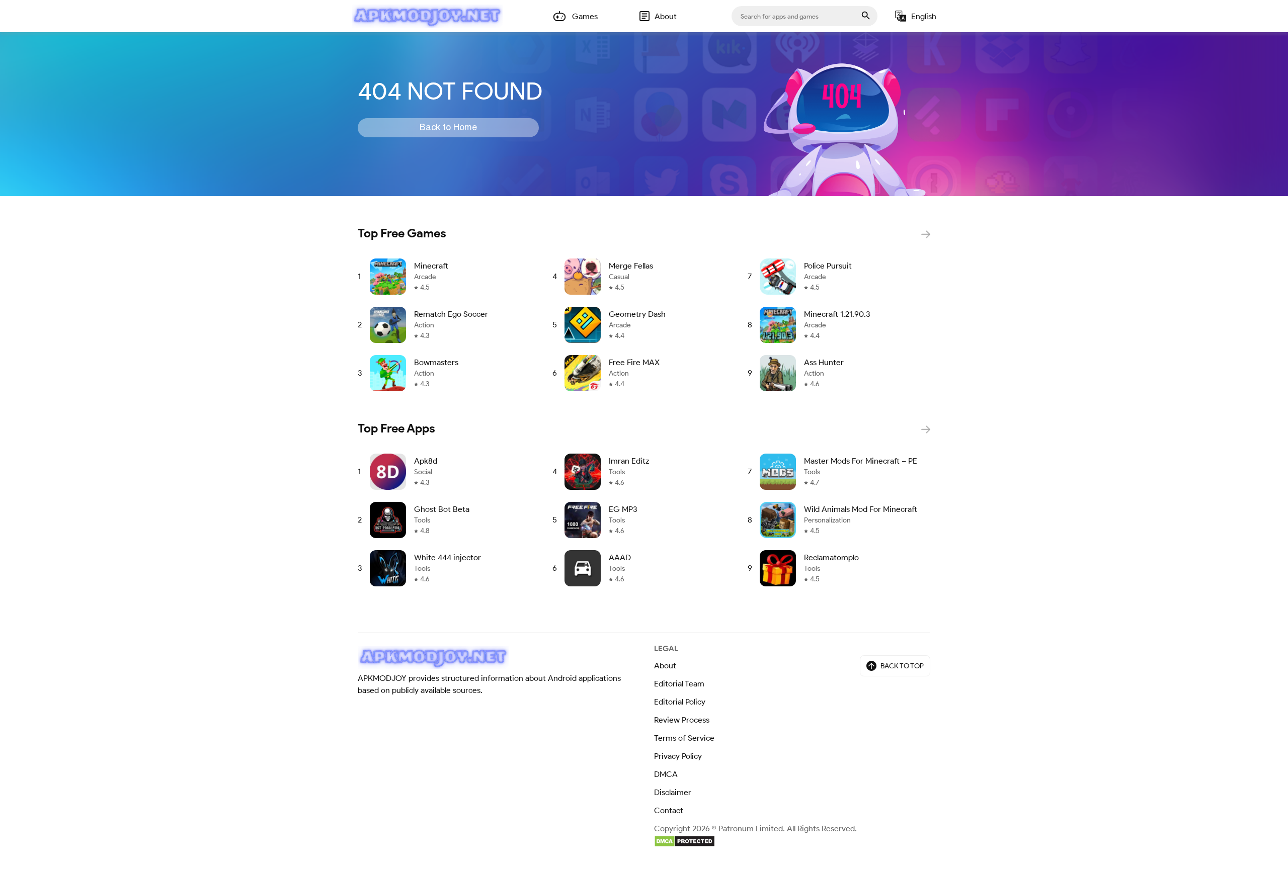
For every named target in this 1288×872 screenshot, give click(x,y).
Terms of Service (684, 738)
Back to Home (448, 127)
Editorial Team (679, 683)
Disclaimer (672, 792)
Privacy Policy (678, 756)
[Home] (427, 16)
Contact (668, 810)
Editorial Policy (679, 702)
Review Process (681, 720)
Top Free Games (402, 233)
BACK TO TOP (902, 666)
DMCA (666, 774)
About (665, 665)
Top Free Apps (396, 428)
